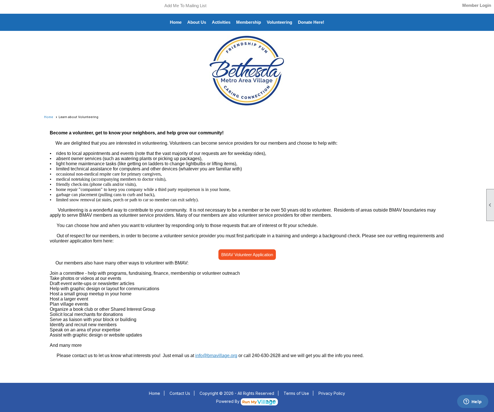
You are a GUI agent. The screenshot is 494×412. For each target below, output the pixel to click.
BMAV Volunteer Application (247, 254)
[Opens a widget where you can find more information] (472, 402)
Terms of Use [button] (296, 393)
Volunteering (279, 22)
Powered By (228, 401)
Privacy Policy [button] (331, 393)
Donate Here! (311, 22)
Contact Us (180, 393)
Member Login (476, 5)
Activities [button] (221, 22)
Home (176, 22)
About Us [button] (196, 22)
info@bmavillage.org (216, 355)
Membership (248, 22)
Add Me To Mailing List (185, 5)
